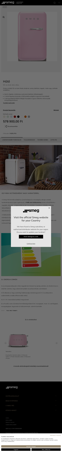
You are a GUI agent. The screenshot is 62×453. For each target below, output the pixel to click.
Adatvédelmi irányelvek (55, 435)
